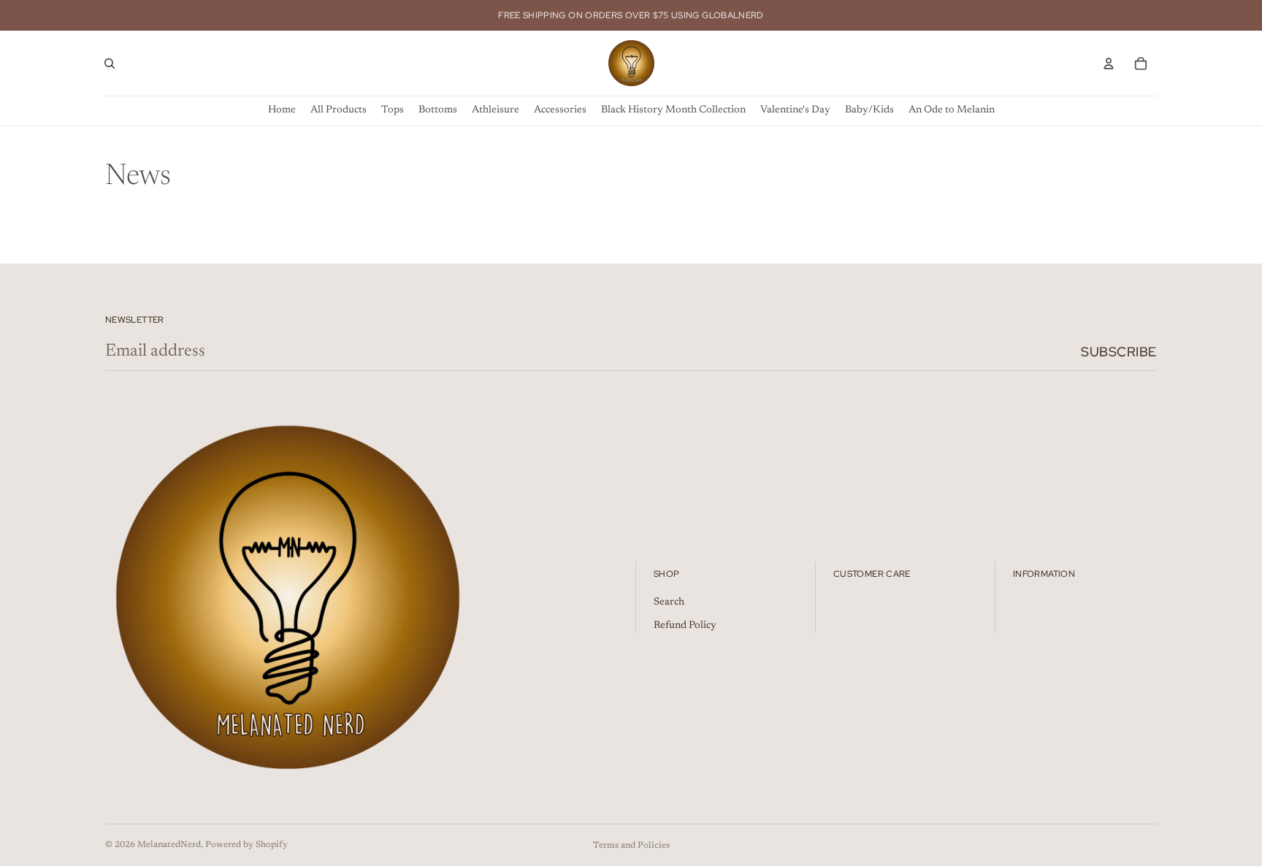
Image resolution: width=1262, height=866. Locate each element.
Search (669, 603)
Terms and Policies (631, 845)
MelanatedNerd (169, 844)
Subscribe (1119, 351)
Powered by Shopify (246, 844)
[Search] (109, 63)
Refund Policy (685, 626)
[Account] (1109, 63)
